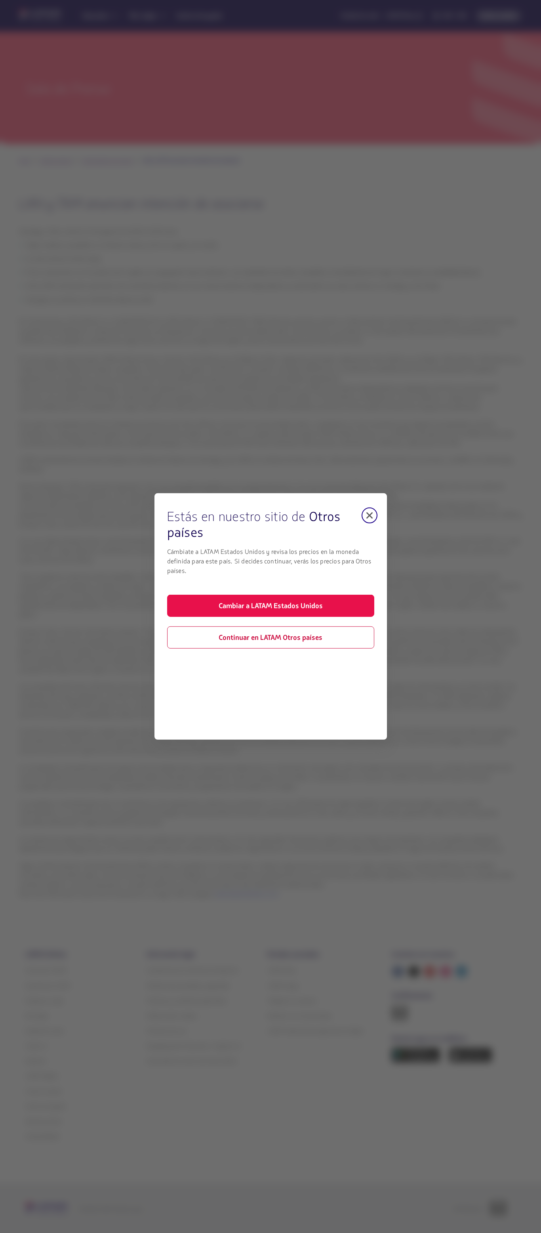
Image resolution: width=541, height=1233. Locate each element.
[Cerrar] (369, 515)
